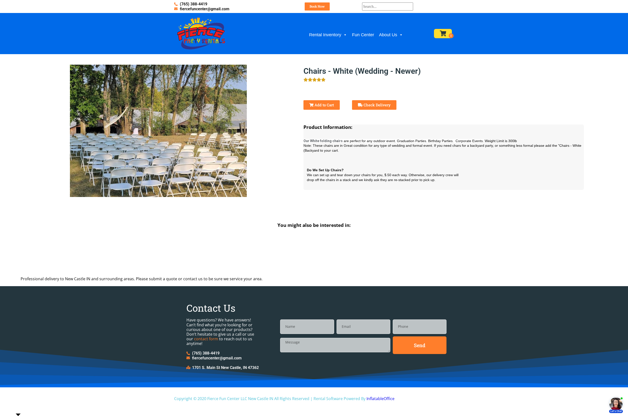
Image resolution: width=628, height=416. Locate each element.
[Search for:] (387, 6)
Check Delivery (377, 104)
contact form (206, 339)
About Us (388, 34)
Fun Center (363, 34)
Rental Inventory (325, 34)
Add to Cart (324, 104)
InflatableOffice (380, 398)
